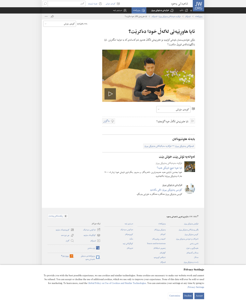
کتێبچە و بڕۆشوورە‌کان (159, 238)
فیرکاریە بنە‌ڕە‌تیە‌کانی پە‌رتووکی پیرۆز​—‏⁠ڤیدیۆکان (166, 16)
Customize (174, 296)
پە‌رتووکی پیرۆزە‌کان (160, 229)
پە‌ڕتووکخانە (198, 16)
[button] (162, 10)
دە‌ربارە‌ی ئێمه (129, 223)
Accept (199, 296)
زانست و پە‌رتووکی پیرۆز (191, 262)
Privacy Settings (196, 287)
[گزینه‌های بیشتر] (46, 16)
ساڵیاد (131, 238)
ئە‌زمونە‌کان (130, 248)
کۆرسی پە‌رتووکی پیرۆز (191, 234)
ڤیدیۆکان (188, 16)
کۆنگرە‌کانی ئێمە (128, 243)
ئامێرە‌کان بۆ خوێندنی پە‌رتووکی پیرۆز (187, 238)
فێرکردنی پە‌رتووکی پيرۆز (191, 223)
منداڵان (196, 257)
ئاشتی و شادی (194, 243)
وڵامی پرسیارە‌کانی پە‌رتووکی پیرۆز (188, 229)
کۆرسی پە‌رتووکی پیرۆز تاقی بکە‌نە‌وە (166, 190)
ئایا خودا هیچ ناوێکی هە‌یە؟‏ (169, 168)
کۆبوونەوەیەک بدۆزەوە (65, 229)
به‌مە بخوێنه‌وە (82, 23)
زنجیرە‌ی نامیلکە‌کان (159, 248)
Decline (188, 296)
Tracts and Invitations (156, 243)
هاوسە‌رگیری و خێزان (192, 248)
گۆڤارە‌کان (163, 252)
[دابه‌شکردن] (52, 16)
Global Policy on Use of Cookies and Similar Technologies (117, 283)
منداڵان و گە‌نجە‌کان (192, 252)
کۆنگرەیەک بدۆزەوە (92, 235)
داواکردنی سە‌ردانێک (126, 229)
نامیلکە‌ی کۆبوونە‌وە (160, 257)
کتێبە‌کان (163, 234)
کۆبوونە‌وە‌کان (129, 234)
